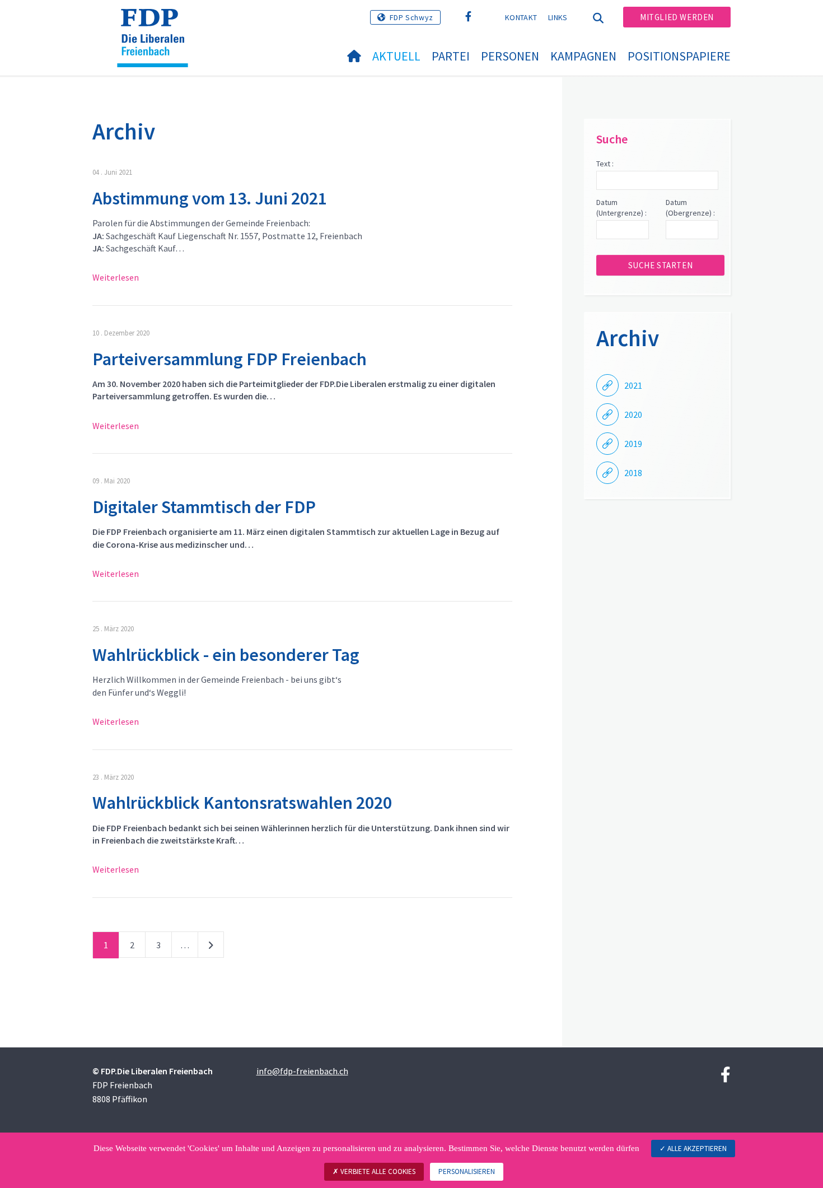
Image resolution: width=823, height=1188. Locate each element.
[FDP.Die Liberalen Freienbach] (156, 23)
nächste (210, 947)
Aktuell (396, 56)
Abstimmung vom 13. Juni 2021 (209, 198)
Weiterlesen (115, 277)
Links (558, 17)
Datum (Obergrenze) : (690, 207)
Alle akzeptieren (696, 1148)
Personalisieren (466, 1171)
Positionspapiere (679, 56)
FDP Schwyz (411, 17)
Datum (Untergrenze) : (621, 207)
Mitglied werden (677, 17)
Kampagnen (583, 56)
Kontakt (521, 17)
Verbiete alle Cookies (377, 1171)
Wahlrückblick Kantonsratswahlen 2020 (242, 802)
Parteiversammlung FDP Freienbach (229, 359)
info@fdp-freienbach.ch (302, 1071)
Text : (605, 164)
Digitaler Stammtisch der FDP (204, 507)
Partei (451, 56)
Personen (510, 56)
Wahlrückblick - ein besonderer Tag (225, 655)
